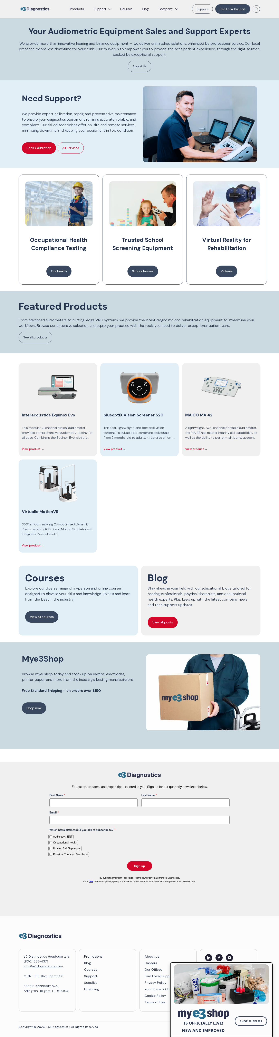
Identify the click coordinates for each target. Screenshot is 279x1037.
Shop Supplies (251, 1021)
